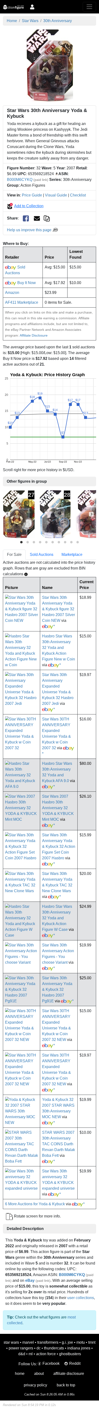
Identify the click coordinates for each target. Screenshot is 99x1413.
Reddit (74, 1363)
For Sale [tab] (14, 554)
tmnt (91, 1342)
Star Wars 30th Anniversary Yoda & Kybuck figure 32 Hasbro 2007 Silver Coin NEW (58, 609)
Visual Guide (56, 195)
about (39, 1373)
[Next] (91, 514)
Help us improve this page (29, 230)
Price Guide (32, 195)
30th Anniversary (57, 21)
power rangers (21, 1348)
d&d (21, 1354)
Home (12, 21)
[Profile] (32, 6)
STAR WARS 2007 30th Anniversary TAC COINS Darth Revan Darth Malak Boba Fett (58, 1144)
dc (39, 1348)
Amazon (12, 293)
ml (31, 1354)
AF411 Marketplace (21, 302)
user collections (80, 1298)
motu (80, 1342)
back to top (66, 1385)
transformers (47, 1342)
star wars (11, 1342)
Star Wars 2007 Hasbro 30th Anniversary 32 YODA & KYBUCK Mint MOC (58, 807)
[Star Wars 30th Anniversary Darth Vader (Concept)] (55, 514)
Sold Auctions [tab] (41, 554)
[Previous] (7, 514)
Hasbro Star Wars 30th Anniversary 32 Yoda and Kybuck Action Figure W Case (57, 918)
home (20, 1373)
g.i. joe (67, 1342)
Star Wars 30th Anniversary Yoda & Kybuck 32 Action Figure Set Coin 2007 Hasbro (58, 846)
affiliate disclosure (68, 1373)
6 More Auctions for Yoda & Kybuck (35, 1204)
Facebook (51, 1363)
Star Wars (30, 21)
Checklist (78, 195)
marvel (28, 1342)
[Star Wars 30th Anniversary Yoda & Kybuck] (49, 65)
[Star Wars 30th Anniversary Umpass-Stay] (19, 514)
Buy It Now (26, 283)
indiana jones (78, 1348)
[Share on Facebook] (26, 218)
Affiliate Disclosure (34, 335)
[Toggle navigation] (89, 7)
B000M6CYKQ (19, 180)
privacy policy (35, 1385)
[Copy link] (47, 218)
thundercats (54, 1348)
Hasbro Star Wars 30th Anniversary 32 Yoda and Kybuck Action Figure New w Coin (58, 647)
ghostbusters (70, 1354)
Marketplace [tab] (72, 554)
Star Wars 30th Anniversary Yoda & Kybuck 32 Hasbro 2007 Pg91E (57, 989)
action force (46, 1354)
